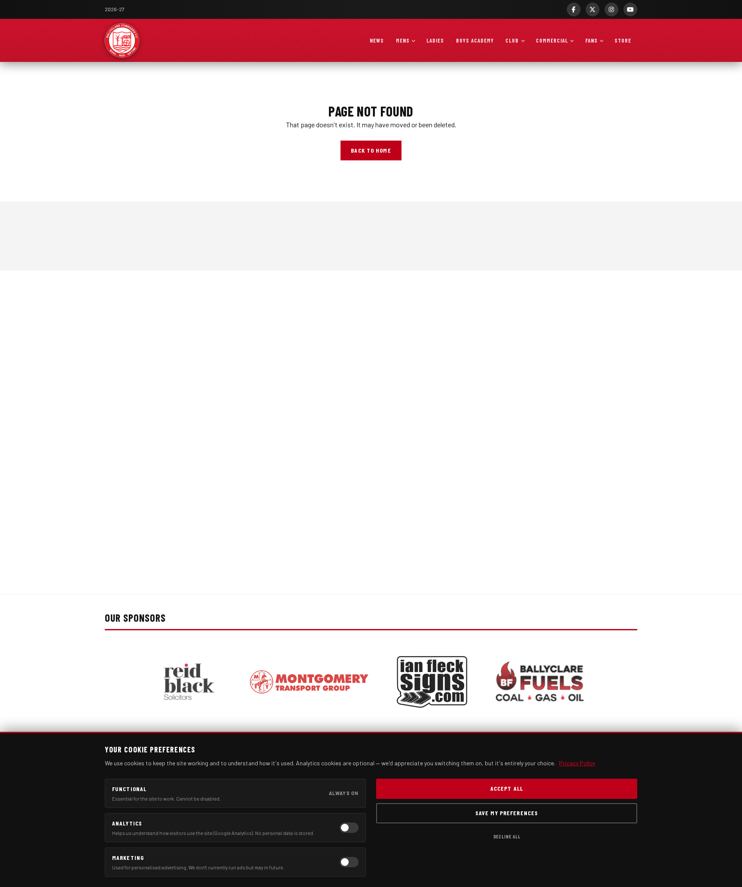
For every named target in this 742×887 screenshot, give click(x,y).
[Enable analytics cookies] (349, 828)
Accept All (506, 788)
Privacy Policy (577, 763)
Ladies (435, 40)
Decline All (506, 836)
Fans (591, 40)
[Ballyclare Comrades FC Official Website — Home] (122, 40)
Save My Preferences (506, 812)
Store (622, 40)
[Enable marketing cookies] (349, 862)
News (377, 40)
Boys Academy (475, 40)
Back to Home (371, 150)
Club (512, 40)
